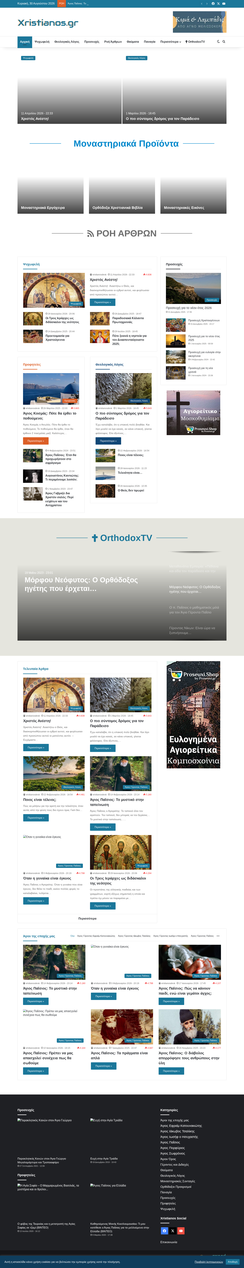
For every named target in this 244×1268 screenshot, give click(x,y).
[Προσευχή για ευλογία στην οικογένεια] (176, 357)
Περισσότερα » (102, 302)
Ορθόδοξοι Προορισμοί (175, 1186)
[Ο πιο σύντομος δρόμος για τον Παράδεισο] (174, 88)
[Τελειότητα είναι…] (105, 473)
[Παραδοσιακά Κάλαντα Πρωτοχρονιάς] (100, 318)
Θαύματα (133, 41)
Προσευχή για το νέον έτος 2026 (189, 308)
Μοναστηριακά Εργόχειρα (43, 208)
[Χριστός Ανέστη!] (70, 88)
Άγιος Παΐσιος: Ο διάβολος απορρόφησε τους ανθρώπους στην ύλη (189, 1058)
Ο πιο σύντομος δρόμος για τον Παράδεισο (162, 119)
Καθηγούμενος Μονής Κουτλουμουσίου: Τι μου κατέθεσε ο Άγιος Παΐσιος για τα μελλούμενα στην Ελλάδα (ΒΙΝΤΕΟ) (119, 1227)
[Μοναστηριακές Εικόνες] (193, 185)
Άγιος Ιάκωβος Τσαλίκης (177, 1131)
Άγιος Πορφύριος (172, 1148)
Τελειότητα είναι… (130, 472)
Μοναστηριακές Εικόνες (184, 208)
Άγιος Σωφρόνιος (172, 1153)
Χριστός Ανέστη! (35, 119)
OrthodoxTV (196, 41)
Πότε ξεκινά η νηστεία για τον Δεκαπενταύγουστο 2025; (129, 339)
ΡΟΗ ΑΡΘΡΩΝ (125, 233)
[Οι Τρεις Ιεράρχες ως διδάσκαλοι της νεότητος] (33, 318)
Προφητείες (32, 364)
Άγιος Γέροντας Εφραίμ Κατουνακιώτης (96, 936)
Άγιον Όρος (168, 1159)
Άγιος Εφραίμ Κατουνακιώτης (181, 1126)
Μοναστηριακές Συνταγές (177, 1181)
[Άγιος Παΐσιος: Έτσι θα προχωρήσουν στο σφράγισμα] (33, 455)
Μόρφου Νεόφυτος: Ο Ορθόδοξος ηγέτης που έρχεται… (81, 584)
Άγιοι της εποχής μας (39, 936)
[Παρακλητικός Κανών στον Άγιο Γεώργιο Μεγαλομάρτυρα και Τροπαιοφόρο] (50, 1136)
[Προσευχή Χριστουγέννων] (176, 325)
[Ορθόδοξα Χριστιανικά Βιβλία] (122, 185)
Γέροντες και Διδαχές (174, 1164)
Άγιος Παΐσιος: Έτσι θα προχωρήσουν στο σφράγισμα (60, 459)
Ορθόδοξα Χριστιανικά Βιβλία (118, 208)
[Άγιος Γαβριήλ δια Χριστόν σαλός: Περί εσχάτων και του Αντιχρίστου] (33, 494)
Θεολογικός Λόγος (66, 41)
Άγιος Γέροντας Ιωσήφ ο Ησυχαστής (170, 936)
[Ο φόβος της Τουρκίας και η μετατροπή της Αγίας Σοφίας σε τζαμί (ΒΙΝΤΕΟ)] (50, 1202)
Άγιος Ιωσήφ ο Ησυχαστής (179, 1137)
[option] (122, 88)
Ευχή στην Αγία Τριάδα (104, 1158)
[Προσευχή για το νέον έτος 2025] (176, 341)
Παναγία (149, 41)
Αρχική (25, 41)
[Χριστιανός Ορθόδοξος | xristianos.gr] (48, 23)
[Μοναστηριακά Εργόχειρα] (51, 185)
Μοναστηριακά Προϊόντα (125, 143)
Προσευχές (91, 41)
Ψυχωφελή (42, 41)
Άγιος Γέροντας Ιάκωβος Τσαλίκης (134, 936)
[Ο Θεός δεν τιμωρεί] (105, 491)
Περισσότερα (169, 41)
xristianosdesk (99, 274)
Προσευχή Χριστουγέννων (204, 320)
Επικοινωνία (168, 1242)
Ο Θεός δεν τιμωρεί (131, 490)
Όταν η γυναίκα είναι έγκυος (47, 878)
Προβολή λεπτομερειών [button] (209, 1261)
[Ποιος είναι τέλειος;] (105, 455)
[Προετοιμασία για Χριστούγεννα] (33, 336)
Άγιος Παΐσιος (170, 1142)
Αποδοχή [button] (232, 1261)
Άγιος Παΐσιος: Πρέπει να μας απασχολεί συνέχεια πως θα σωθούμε (48, 1058)
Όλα (72, 936)
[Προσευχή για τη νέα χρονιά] (176, 373)
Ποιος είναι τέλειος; (131, 455)
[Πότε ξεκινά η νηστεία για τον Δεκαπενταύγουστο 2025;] (100, 336)
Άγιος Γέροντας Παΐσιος (202, 936)
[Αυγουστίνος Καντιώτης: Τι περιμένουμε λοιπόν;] (33, 476)
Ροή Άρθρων (113, 41)
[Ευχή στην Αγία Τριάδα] (122, 1136)
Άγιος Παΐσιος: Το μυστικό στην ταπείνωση (90, 3)
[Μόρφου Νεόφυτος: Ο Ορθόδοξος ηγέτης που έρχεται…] (122, 596)
